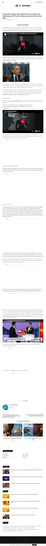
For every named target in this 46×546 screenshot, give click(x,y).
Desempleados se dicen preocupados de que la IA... (13, 438)
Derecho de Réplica (16, 84)
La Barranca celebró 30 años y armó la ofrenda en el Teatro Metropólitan (24, 483)
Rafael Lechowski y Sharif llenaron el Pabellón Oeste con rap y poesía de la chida (26, 476)
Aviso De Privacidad (26, 542)
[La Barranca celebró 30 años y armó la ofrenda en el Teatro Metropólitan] (6, 485)
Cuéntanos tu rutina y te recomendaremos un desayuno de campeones (24, 494)
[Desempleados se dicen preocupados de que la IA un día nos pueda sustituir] (12, 430)
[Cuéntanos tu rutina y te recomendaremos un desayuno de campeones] (6, 496)
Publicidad (13, 542)
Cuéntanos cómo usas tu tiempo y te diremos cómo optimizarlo (22, 514)
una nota (6, 29)
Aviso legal (19, 542)
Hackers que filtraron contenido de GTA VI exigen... (33, 438)
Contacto (33, 542)
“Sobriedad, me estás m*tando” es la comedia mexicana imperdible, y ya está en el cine (26, 470)
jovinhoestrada (9, 19)
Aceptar (34, 544)
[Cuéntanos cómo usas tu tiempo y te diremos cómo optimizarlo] (6, 516)
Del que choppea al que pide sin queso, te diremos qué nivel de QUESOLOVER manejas (25, 502)
